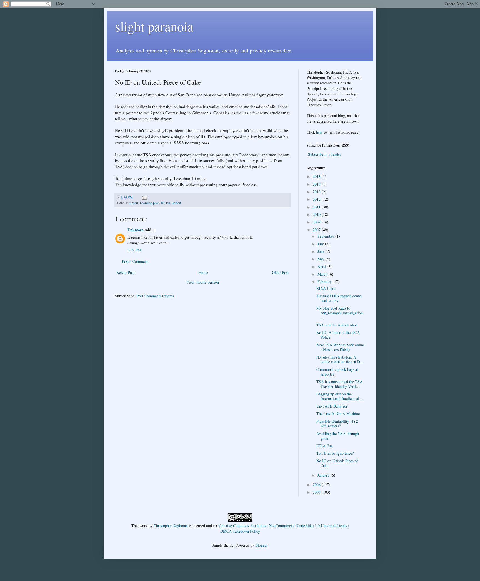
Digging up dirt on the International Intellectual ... (340, 396)
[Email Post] (144, 197)
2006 (317, 484)
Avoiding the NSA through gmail (337, 436)
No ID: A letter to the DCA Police (338, 335)
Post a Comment (135, 261)
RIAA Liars (325, 288)
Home (203, 272)
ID (162, 202)
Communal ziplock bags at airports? (337, 372)
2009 (317, 222)
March (323, 274)
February (325, 281)
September (326, 236)
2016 (317, 176)
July (321, 244)
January (324, 475)
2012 (317, 199)
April (322, 266)
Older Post (280, 272)
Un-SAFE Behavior (332, 406)
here (319, 132)
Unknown (136, 230)
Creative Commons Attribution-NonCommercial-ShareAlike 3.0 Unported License (284, 525)
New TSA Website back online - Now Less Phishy (340, 347)
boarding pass (149, 202)
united (176, 202)
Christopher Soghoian (171, 525)
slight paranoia (154, 26)
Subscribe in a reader (324, 154)
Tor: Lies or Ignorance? (335, 453)
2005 (317, 492)
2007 (317, 229)
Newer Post (125, 272)
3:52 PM (134, 250)
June (322, 251)
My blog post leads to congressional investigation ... (339, 312)
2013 (317, 191)
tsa (168, 202)
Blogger (261, 545)
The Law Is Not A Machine (338, 413)
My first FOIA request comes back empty (339, 298)
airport (133, 202)
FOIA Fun (324, 445)
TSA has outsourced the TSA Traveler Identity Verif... (339, 384)
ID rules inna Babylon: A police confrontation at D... (339, 359)
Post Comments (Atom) (155, 295)
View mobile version (202, 282)
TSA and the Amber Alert (337, 325)
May (322, 258)
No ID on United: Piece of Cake (337, 463)
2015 (317, 184)
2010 (317, 214)
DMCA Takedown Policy (240, 531)
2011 (317, 207)
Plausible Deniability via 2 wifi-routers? (337, 424)
